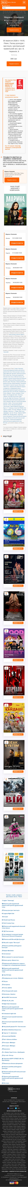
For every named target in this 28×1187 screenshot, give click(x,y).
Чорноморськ (15, 1167)
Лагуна (13, 393)
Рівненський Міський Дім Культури (16, 380)
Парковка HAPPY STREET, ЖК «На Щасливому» (13, 1059)
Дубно (15, 1127)
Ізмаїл (12, 1113)
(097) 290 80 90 (10, 1173)
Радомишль (23, 1155)
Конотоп (12, 1137)
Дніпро (3, 1127)
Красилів (23, 1139)
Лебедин (5, 1142)
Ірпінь (18, 1113)
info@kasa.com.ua (17, 1173)
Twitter (18, 1108)
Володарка (4, 1124)
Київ (7, 1136)
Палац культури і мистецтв (18, 371)
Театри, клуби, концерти (21, 1177)
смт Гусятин (17, 1159)
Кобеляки (10, 1136)
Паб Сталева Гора (7, 375)
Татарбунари (22, 1160)
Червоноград (22, 1165)
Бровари (12, 1119)
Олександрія (3, 1152)
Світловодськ (18, 1157)
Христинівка (14, 1165)
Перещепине (18, 1152)
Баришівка (15, 1116)
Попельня (4, 1155)
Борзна (3, 1119)
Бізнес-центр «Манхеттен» (11, 960)
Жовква (8, 238)
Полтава (22, 1154)
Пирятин (4, 1154)
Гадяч (20, 1124)
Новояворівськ (4, 1150)
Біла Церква (4, 1114)
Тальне (17, 1160)
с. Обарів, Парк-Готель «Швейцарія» (14, 1052)
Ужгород (8, 268)
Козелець (18, 1136)
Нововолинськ (15, 1149)
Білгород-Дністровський (11, 1114)
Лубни (13, 1142)
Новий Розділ (9, 1149)
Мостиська (5, 1147)
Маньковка (18, 1144)
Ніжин (13, 1147)
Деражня (19, 1126)
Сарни (14, 1157)
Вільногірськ (11, 1121)
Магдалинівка (5, 1144)
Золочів (11, 1132)
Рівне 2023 (5, 352)
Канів (25, 1134)
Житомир (9, 1129)
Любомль (22, 1142)
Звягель (15, 1131)
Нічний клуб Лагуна (21, 373)
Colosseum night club (11, 401)
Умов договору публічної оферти (16, 334)
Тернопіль (4, 1162)
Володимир (9, 1124)
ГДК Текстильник (18, 376)
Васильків (23, 1121)
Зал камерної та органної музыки (10, 385)
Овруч (17, 1150)
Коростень (17, 1137)
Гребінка (15, 1126)
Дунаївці (23, 1127)
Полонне (18, 1154)
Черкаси (3, 1167)
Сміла (13, 1159)
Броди (15, 1119)
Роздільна (7, 1157)
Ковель (14, 1136)
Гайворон (23, 1124)
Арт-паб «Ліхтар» (13, 413)
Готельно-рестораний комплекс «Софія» (12, 1017)
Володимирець (15, 1124)
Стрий (11, 1160)
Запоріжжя (5, 1131)
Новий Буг (4, 1149)
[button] (14, 7)
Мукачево (10, 1147)
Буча (7, 1121)
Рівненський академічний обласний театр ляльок (13, 927)
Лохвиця (9, 1142)
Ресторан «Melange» (16, 409)
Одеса (21, 1150)
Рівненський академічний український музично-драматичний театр (14, 399)
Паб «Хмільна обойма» (10, 1039)
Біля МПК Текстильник (13, 396)
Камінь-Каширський (20, 1134)
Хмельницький (5, 1165)
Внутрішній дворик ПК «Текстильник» (14, 1026)
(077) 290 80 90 (20, 1175)
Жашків (5, 1129)
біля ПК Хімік (15, 391)
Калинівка (18, 1132)
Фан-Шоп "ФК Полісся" (14, 1178)
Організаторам (14, 1103)
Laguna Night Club (7, 373)
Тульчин (23, 1162)
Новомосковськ (22, 1149)
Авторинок (18, 393)
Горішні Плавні (5, 1126)
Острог (8, 1152)
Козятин (4, 1137)
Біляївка (3, 1116)
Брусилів (19, 1119)
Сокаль (22, 1159)
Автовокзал (23, 383)
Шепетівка (21, 1167)
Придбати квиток (14, 30)
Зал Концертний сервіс (12, 394)
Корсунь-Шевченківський (7, 1139)
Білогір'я (18, 1114)
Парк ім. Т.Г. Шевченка (8, 408)
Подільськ (14, 1154)
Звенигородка (10, 1131)
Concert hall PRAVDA (19, 408)
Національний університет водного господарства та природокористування (14, 964)
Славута (9, 1159)
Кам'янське (13, 1134)
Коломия (8, 1137)
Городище (11, 1126)
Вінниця (16, 1121)
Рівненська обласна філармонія (13, 1063)
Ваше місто (7, 5)
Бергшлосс (11, 411)
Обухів (9, 1150)
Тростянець (14, 1162)
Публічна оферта (22, 1101)
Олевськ (24, 1150)
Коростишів (22, 1137)
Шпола (25, 1167)
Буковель (23, 1119)
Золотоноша (6, 1132)
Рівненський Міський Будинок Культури (11, 946)
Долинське (11, 1127)
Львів (19, 1142)
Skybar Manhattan (16, 383)
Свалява (23, 1157)
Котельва (19, 1139)
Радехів (8, 253)
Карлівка (3, 1136)
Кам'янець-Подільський (5, 1134)
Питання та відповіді (14, 1101)
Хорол (10, 1165)
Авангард (22, 1113)
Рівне (15, 1155)
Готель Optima (7, 988)
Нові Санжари (22, 1147)
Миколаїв (23, 1144)
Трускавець (19, 1162)
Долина (7, 1127)
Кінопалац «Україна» (9, 994)
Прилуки (8, 1155)
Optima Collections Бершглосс (17, 406)
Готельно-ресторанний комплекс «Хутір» (12, 1022)
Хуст (18, 1165)
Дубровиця (19, 1127)
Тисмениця (9, 1162)
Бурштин (4, 1121)
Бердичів (24, 1116)
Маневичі (14, 1144)
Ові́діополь (13, 1150)
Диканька (23, 1126)
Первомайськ (13, 1152)
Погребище (9, 1154)
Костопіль (15, 1139)
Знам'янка (23, 1131)
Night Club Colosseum (14, 398)
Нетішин (17, 1147)
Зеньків (18, 1131)
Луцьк (16, 1142)
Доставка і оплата (6, 1101)
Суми (14, 1160)
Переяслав (24, 1152)
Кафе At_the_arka (8, 1000)
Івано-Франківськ (7, 1113)
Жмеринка (13, 1129)
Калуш (22, 1132)
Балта (7, 1116)
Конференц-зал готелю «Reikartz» (13, 978)
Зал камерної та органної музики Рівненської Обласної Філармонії (14, 378)
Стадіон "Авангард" (18, 368)
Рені (3, 1157)
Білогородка (23, 1114)
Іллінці (15, 1113)
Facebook (11, 1108)
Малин (10, 1144)
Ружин (10, 1157)
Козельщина (23, 1136)
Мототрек (14, 373)
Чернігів (10, 1167)
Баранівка (10, 1116)
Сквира (5, 1159)
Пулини (12, 1155)
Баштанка (20, 1116)
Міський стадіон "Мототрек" (9, 381)
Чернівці (8, 282)
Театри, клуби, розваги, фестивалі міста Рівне (14, 896)
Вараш (19, 1121)
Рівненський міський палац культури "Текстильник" (14, 1072)
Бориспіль (8, 1119)
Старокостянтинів (6, 1160)
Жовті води (22, 1129)
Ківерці (14, 1132)
